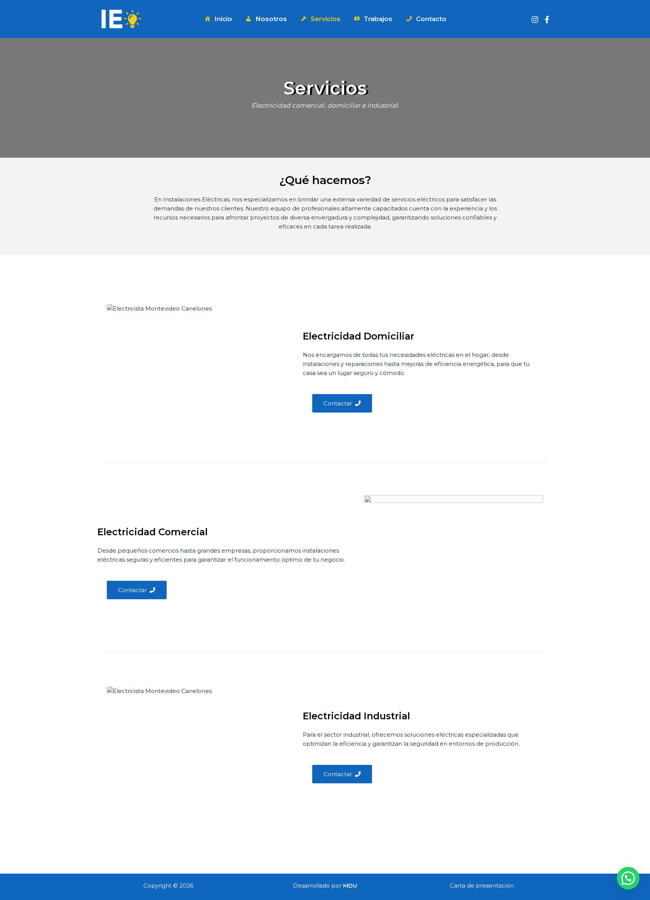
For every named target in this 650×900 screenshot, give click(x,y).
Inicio (223, 19)
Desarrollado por (325, 885)
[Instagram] (535, 19)
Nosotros (271, 19)
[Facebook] (547, 19)
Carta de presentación (482, 885)
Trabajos (378, 19)
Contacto (431, 19)
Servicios (325, 19)
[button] (628, 878)
